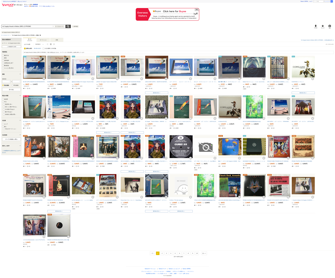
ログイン (26, 6)
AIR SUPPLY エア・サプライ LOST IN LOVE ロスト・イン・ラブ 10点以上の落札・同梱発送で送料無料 (303, 121)
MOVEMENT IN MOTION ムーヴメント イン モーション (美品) (254, 161)
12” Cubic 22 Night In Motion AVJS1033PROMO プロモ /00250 (181, 161)
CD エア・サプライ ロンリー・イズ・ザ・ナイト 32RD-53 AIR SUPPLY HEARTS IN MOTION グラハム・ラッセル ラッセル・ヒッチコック (205, 81)
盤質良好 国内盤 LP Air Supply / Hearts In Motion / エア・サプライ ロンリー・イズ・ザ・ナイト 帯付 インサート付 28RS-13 (83, 81)
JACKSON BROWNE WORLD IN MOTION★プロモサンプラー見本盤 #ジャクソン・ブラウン (229, 200)
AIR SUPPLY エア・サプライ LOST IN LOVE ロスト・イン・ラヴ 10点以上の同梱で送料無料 (205, 121)
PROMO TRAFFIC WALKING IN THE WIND (302, 161)
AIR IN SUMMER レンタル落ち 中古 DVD (106, 121)
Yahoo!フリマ (162, 268)
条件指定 (75, 26)
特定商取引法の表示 (150, 273)
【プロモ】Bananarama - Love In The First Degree (34, 239)
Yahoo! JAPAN (304, 1)
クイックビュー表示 (54, 44)
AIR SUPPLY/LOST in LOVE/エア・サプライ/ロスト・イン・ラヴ (156, 200)
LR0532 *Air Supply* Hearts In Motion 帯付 (106, 81)
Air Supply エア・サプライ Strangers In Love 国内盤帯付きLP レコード (58, 121)
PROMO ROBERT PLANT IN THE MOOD (32, 200)
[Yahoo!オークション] (12, 4)
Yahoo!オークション (150, 268)
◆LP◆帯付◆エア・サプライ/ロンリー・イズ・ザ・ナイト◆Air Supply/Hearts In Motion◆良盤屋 (229, 81)
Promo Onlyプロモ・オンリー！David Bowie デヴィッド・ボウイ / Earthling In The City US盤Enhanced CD (132, 200)
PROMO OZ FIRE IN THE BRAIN (55, 200)
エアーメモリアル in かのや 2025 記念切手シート (107, 200)
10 (197, 253)
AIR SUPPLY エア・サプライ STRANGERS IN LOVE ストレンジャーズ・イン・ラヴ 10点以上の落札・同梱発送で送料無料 (278, 121)
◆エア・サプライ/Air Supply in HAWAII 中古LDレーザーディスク (229, 161)
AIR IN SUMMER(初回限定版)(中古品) (252, 121)
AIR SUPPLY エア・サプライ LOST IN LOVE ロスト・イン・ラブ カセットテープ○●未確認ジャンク (83, 121)
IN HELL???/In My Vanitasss (176, 200)
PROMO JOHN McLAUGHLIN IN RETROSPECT (83, 161)
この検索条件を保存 (11, 46)
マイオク (315, 27)
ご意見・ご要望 (172, 273)
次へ (203, 253)
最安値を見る (156, 92)
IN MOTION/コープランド (298, 81)
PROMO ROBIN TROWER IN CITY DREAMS (277, 161)
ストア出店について (162, 273)
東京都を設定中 (37, 48)
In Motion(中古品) (222, 121)
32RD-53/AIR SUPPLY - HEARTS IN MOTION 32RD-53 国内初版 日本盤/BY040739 (156, 81)
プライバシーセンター (159, 271)
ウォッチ (322, 27)
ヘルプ (310, 1)
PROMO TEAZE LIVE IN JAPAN (30, 161)
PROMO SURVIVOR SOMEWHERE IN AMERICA (107, 161)
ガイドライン (190, 271)
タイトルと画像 (47, 44)
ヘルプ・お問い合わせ (184, 273)
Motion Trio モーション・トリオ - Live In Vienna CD (254, 81)
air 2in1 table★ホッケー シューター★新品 (82, 200)
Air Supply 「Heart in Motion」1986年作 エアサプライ (156, 121)
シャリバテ (327, 1)
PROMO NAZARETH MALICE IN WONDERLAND (58, 161)
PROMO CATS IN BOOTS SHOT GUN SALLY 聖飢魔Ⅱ (278, 200)
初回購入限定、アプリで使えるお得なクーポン (43, 6)
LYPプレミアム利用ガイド (179, 271)
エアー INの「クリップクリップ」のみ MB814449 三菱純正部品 (205, 161)
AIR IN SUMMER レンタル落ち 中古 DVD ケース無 (132, 161)
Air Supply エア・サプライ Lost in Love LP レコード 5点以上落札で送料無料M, (181, 121)
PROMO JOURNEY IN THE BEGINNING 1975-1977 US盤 (254, 200)
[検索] (332, 1)
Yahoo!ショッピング (174, 268)
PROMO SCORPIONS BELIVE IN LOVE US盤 (58, 239)
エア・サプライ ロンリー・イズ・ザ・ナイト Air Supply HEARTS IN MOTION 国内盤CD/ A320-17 (181, 81)
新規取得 (35, 4)
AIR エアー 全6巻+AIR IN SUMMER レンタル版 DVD (278, 81)
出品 (330, 27)
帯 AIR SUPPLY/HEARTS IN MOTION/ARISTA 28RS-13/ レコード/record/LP (34, 81)
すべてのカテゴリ (5, 35)
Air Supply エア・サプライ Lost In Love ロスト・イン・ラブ (34, 121)
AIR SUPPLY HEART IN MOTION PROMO (131, 81)
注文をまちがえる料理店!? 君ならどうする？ (15, 1)
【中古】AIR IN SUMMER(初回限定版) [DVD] (204, 200)
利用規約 (169, 271)
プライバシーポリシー (146, 271)
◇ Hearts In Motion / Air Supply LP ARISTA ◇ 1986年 (303, 200)
